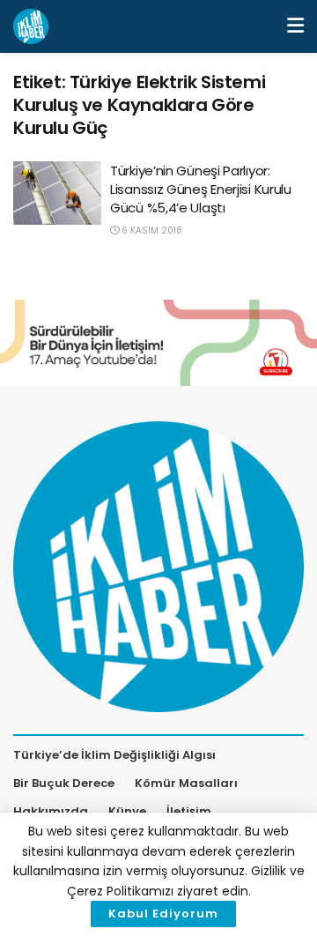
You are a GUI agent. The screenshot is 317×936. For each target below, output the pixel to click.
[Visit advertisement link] (158, 342)
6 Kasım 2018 (150, 230)
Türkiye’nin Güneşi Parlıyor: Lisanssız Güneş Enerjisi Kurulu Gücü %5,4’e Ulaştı (200, 189)
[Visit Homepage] (30, 26)
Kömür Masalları (186, 783)
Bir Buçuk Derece (63, 783)
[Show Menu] (295, 26)
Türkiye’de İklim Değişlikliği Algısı (114, 755)
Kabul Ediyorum (163, 913)
